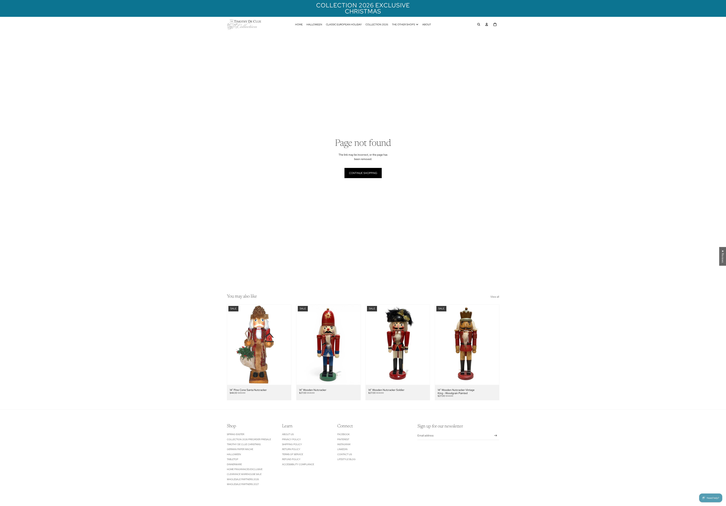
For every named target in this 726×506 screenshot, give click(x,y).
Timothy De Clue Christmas (244, 444)
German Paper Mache (240, 449)
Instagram (343, 444)
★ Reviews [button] (722, 256)
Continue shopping (363, 173)
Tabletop (232, 459)
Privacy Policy (291, 439)
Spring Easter (235, 434)
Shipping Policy (292, 444)
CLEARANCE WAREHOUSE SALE (244, 474)
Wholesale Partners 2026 (243, 479)
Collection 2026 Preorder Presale (249, 439)
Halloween (234, 454)
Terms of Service (292, 454)
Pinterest (343, 439)
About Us (288, 434)
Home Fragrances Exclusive (244, 469)
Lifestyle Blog (346, 459)
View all (494, 296)
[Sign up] (495, 435)
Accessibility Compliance (298, 464)
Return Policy (291, 449)
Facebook (343, 434)
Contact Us (344, 454)
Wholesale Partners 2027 (243, 484)
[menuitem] (299, 24)
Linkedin (342, 449)
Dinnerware (234, 464)
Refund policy (291, 459)
